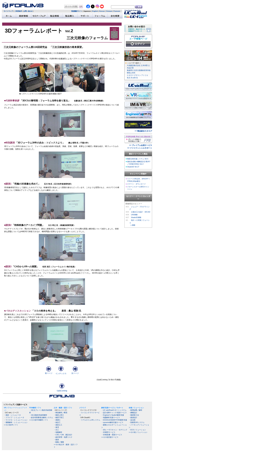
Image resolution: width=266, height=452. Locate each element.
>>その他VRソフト (11, 425)
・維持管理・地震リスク (63, 437)
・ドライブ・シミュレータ (14, 417)
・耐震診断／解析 (135, 410)
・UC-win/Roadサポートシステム (114, 410)
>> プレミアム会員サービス (140, 145)
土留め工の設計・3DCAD (140, 212)
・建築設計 (133, 417)
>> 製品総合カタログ (143, 131)
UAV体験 (134, 215)
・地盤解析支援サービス (110, 417)
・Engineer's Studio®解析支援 (112, 415)
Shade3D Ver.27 (133, 167)
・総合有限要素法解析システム (41, 417)
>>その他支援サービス (109, 437)
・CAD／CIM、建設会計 (63, 435)
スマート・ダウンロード (136, 184)
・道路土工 (58, 425)
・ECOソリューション (137, 430)
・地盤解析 (58, 432)
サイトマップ (8, 11)
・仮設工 (57, 422)
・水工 (56, 430)
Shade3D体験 (136, 217)
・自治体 (132, 420)
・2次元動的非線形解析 (38, 415)
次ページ (75, 373)
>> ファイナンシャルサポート (139, 148)
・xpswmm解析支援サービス (112, 422)
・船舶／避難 (59, 442)
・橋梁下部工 (59, 417)
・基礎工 (57, 420)
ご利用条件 (18, 11)
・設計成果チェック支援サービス (114, 412)
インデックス (60, 373)
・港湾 (56, 427)
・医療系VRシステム (137, 422)
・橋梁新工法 (134, 415)
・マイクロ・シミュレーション (16, 420)
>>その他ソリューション (138, 432)
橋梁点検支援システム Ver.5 (137, 159)
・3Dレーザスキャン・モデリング (114, 430)
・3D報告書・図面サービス (111, 435)
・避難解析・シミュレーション (16, 422)
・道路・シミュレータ (12, 415)
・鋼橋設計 (133, 412)
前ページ (48, 373)
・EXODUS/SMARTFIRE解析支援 (114, 420)
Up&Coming (62, 391)
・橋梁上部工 (59, 415)
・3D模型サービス (108, 432)
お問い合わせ (28, 11)
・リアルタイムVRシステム (89, 420)
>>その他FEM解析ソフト (38, 420)
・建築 (56, 439)
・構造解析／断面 (60, 412)
